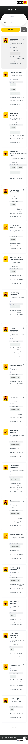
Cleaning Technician (16, 72)
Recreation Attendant (16, 534)
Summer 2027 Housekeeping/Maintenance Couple (18, 153)
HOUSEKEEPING (15, 665)
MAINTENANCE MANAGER (15, 602)
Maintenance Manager (14, 40)
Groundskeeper (14, 699)
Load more (14, 728)
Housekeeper (14, 397)
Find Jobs (10, 29)
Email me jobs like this (10, 737)
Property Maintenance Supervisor (14, 330)
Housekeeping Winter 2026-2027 (15, 226)
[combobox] (21, 740)
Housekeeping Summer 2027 (14, 191)
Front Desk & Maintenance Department (14, 635)
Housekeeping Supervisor (14, 293)
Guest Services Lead (16, 365)
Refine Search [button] (24, 29)
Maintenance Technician (14, 114)
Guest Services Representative (14, 466)
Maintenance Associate (14, 431)
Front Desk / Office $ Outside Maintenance (16, 258)
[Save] (23, 39)
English (21, 740)
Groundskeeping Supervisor (15, 568)
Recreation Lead (15, 501)
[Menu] (3, 2)
